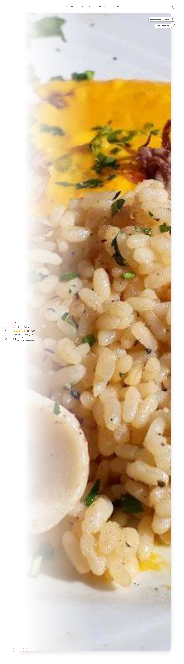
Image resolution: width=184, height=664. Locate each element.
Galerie (91, 7)
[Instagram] (6, 330)
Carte (106, 7)
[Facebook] (6, 325)
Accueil (70, 7)
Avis (99, 7)
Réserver (81, 7)
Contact (116, 7)
